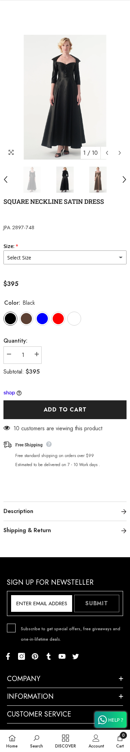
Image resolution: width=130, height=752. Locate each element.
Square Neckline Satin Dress (53, 201)
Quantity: (15, 341)
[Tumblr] (48, 656)
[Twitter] (75, 656)
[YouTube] (62, 656)
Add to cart (65, 410)
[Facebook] (8, 656)
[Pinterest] (35, 656)
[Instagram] (21, 656)
